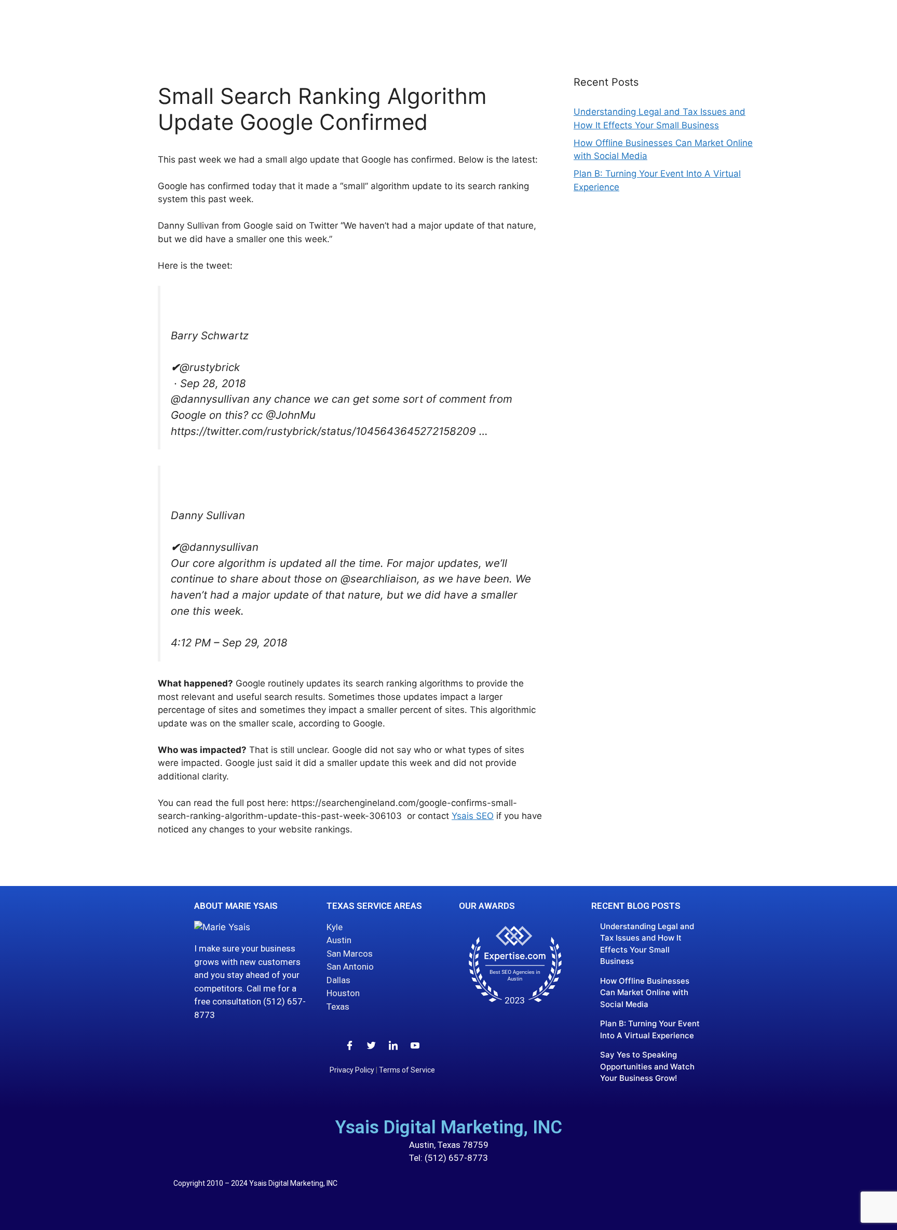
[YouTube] (415, 1045)
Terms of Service (407, 1070)
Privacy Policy (352, 1070)
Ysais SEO (473, 816)
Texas (338, 1006)
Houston (343, 993)
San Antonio (350, 966)
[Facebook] (350, 1045)
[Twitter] (371, 1045)
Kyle (335, 927)
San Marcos (350, 953)
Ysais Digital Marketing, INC (448, 1127)
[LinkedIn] (393, 1045)
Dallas (338, 980)
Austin (339, 940)
